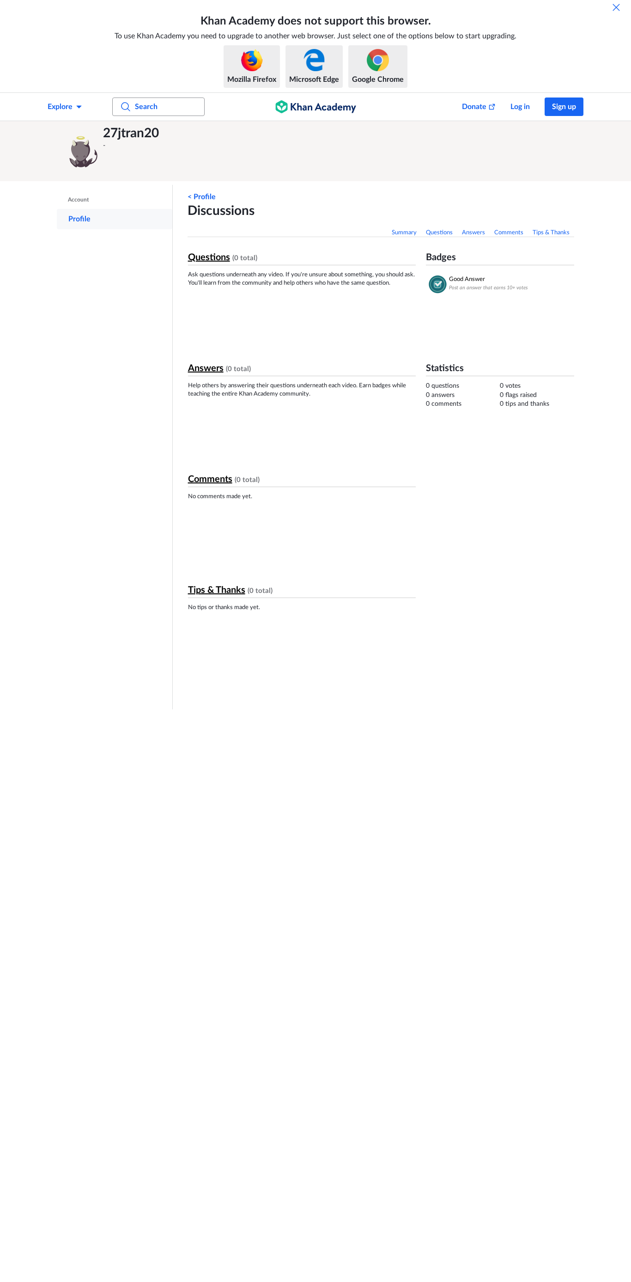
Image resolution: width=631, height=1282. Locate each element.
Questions (439, 233)
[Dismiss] (616, 7)
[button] (82, 151)
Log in (520, 106)
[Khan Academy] (315, 107)
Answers (473, 233)
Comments (508, 233)
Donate (474, 106)
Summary (404, 233)
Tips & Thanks (551, 233)
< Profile (202, 197)
